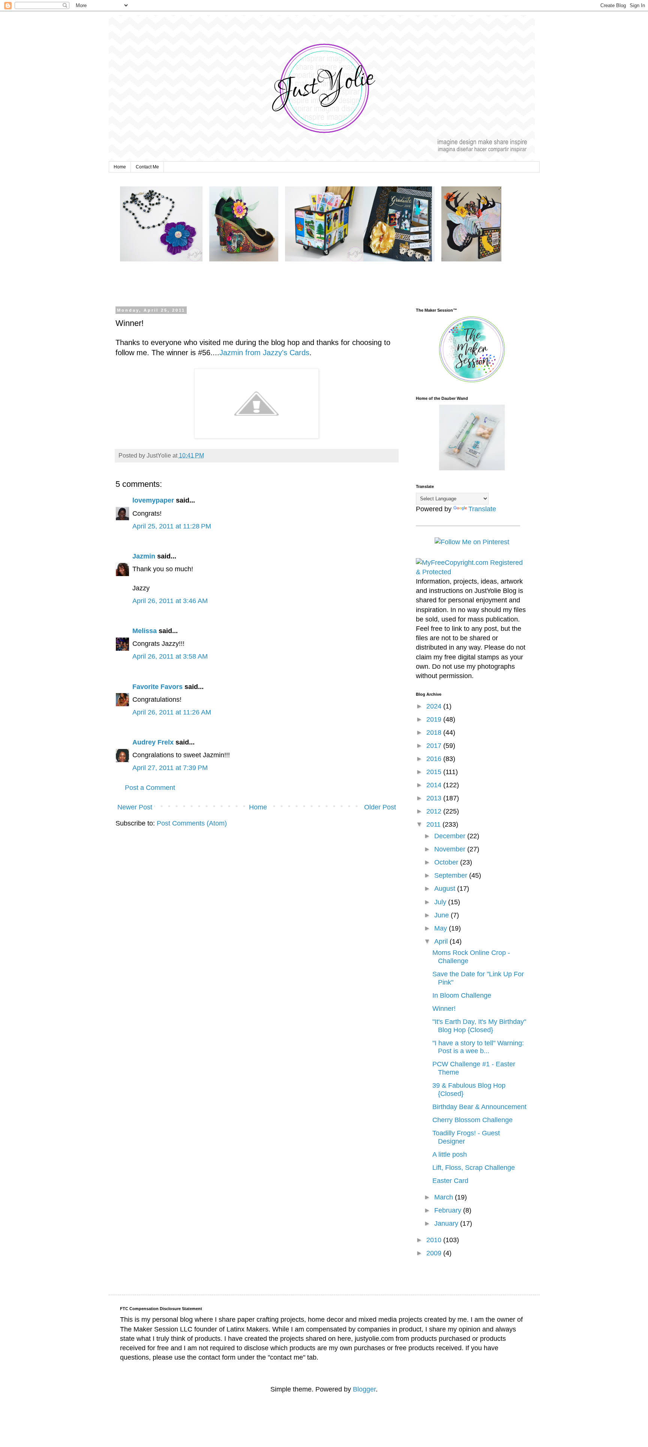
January (447, 1223)
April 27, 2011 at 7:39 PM (170, 768)
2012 (434, 811)
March (444, 1197)
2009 (434, 1253)
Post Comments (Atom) (192, 823)
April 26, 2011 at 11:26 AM (171, 712)
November (450, 849)
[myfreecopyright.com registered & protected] (472, 572)
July (441, 902)
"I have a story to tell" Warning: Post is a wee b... (478, 1047)
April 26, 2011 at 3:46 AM (170, 601)
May (441, 928)
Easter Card (450, 1180)
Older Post (380, 807)
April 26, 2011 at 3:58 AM (170, 656)
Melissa (144, 631)
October (447, 862)
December (450, 836)
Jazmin (143, 556)
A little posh (449, 1154)
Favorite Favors (157, 686)
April (442, 941)
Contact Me (147, 167)
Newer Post (134, 807)
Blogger (364, 1389)
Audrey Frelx (153, 742)
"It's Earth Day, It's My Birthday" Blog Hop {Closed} (479, 1026)
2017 (434, 745)
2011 (434, 824)
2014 (434, 785)
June (442, 915)
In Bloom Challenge (461, 995)
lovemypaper (153, 500)
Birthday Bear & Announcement (479, 1107)
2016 (434, 759)
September (451, 875)
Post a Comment (150, 787)
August (445, 888)
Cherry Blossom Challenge (472, 1120)
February (448, 1210)
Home (120, 167)
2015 (434, 772)
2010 (434, 1240)
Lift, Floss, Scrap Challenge (473, 1167)
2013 (434, 798)
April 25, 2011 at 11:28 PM (171, 526)
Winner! (444, 1008)
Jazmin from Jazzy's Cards (264, 352)
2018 (434, 732)
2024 (434, 706)
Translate (482, 509)
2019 (434, 719)
